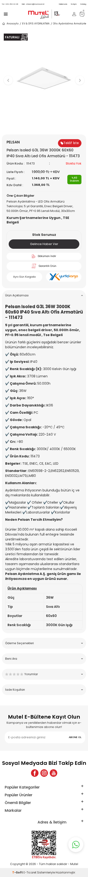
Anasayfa (13, 23)
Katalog (83, 4)
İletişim (74, 4)
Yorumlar (31, 674)
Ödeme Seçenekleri (19, 643)
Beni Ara (11, 659)
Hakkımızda (63, 4)
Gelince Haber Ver (44, 244)
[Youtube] (53, 773)
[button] (44, 126)
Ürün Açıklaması (17, 295)
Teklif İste (71, 143)
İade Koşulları (15, 690)
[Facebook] (34, 773)
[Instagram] (44, 773)
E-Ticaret (29, 872)
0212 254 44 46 (10, 4)
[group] (44, 78)
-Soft (17, 872)
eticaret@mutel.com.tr (33, 4)
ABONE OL (75, 737)
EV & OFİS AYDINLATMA (36, 23)
